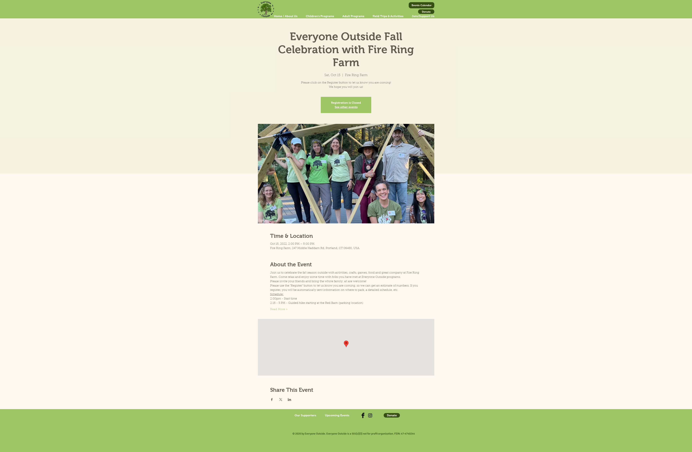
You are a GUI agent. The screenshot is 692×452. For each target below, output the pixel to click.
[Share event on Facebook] (272, 399)
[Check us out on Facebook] (363, 415)
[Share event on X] (280, 399)
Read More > (279, 309)
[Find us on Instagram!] (370, 415)
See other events (346, 107)
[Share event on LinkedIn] (289, 399)
